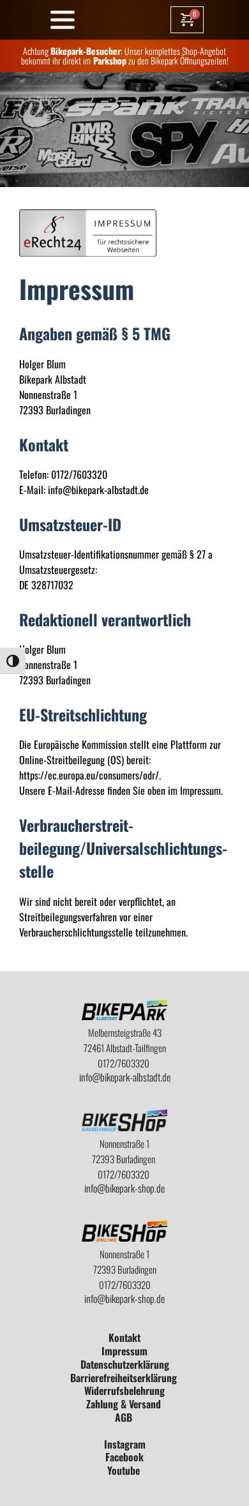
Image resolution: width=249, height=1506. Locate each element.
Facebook (124, 1457)
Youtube (124, 1470)
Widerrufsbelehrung (124, 1390)
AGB (125, 1417)
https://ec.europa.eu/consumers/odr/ (89, 775)
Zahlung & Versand (124, 1404)
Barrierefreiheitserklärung (124, 1377)
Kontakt (124, 1337)
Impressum (124, 1351)
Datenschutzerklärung (124, 1364)
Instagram (125, 1444)
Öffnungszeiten (203, 60)
